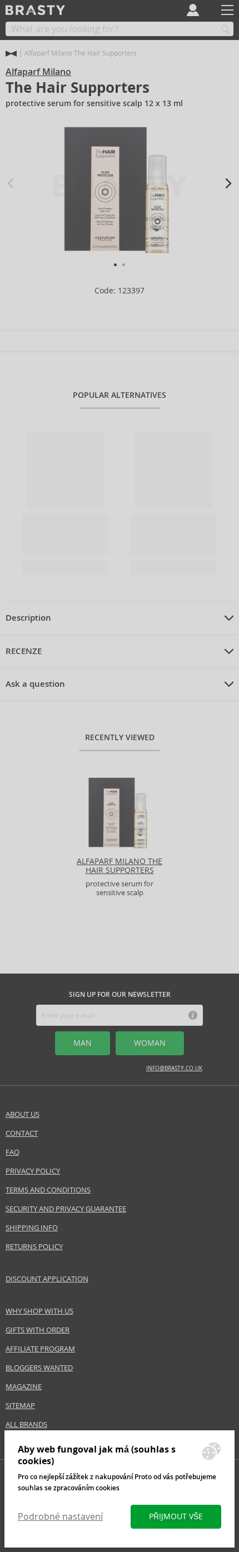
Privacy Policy (33, 1171)
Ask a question (35, 684)
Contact (22, 1133)
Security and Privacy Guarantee (66, 1209)
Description (28, 617)
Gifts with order (37, 1330)
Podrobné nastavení (60, 1517)
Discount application (47, 1279)
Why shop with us (39, 1311)
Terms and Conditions (48, 1190)
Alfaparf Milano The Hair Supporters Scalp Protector (119, 870)
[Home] (11, 54)
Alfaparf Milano (38, 72)
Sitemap (20, 1405)
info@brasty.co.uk (174, 1068)
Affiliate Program (40, 1349)
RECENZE (24, 651)
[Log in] (193, 10)
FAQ (12, 1152)
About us (22, 1114)
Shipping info (32, 1227)
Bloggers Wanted (39, 1368)
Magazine (24, 1386)
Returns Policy (34, 1246)
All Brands (26, 1424)
